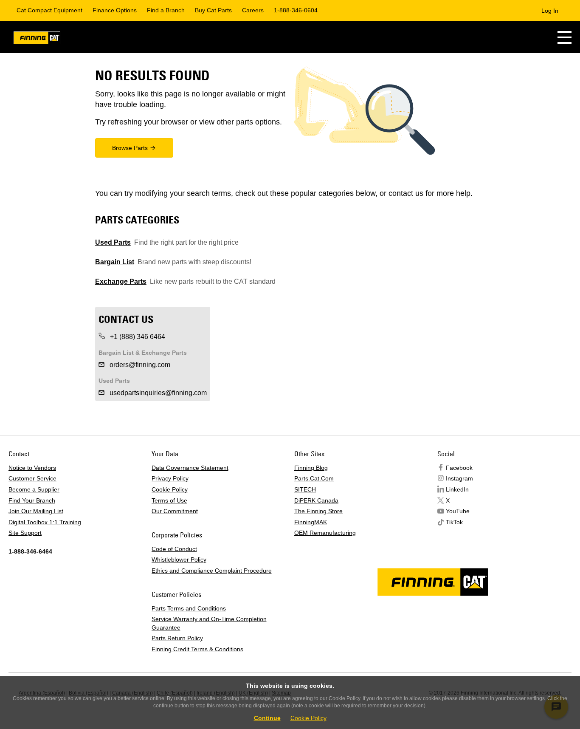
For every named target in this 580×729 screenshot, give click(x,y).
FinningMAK (310, 522)
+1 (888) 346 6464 (136, 336)
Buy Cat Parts (213, 10)
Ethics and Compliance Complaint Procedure (212, 570)
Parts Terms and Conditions (189, 608)
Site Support (25, 532)
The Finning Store (318, 511)
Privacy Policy (170, 478)
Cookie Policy (170, 489)
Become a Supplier (33, 489)
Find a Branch (166, 10)
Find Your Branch (31, 500)
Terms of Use (169, 500)
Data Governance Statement (190, 467)
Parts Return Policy (177, 638)
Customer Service (32, 478)
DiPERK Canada (316, 500)
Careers (253, 10)
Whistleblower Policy (179, 559)
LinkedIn (457, 489)
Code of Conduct (174, 548)
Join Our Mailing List (35, 511)
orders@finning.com (139, 364)
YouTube (458, 511)
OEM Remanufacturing (325, 532)
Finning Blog (311, 467)
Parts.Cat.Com (314, 478)
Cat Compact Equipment (49, 10)
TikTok (454, 522)
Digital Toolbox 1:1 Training (44, 522)
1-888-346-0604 (296, 10)
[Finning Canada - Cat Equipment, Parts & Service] (37, 39)
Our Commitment (175, 511)
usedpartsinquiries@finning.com (157, 392)
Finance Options (115, 10)
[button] (564, 37)
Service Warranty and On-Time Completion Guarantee (209, 623)
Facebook (459, 467)
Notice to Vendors (32, 467)
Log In (549, 10)
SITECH (305, 489)
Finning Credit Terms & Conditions (197, 649)
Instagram (459, 478)
